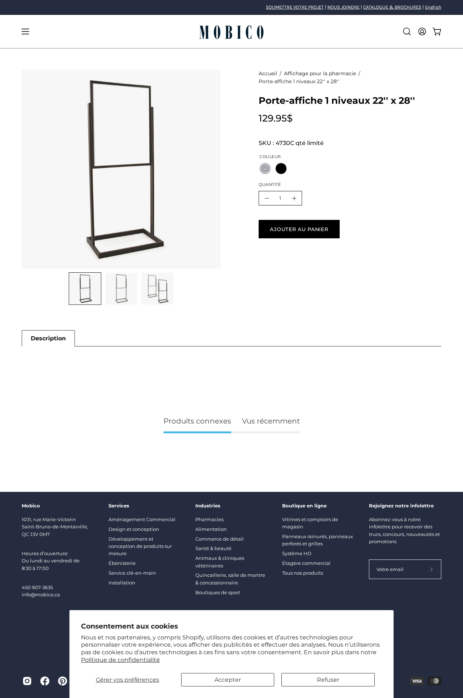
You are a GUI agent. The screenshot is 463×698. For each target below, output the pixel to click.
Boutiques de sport (217, 592)
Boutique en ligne (304, 505)
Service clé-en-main (132, 573)
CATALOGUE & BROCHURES (392, 7)
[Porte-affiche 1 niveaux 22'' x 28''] (85, 288)
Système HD (296, 553)
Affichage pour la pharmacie (320, 73)
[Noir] (281, 168)
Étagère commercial (306, 563)
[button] (407, 31)
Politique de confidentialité (120, 659)
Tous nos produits (302, 573)
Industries (207, 505)
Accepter (227, 679)
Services (119, 505)
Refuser (328, 679)
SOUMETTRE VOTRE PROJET (295, 7)
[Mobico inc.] (231, 31)
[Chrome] (265, 168)
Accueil (268, 73)
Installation (122, 583)
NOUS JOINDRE (343, 7)
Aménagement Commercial (142, 519)
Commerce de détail (219, 539)
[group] (231, 7)
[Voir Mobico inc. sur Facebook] (43, 681)
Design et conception (134, 529)
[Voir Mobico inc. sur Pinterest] (61, 681)
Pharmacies (209, 519)
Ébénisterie (122, 563)
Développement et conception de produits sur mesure (140, 546)
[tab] (48, 338)
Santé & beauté (213, 548)
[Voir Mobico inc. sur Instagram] (26, 681)
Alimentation (211, 529)
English (433, 7)
